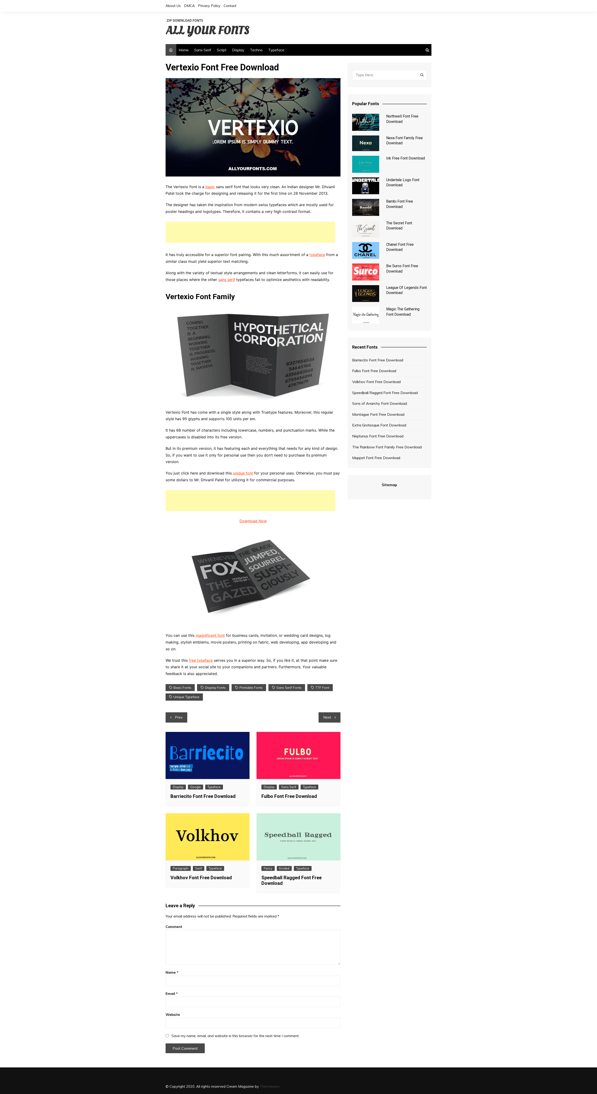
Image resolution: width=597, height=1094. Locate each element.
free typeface (201, 660)
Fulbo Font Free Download (289, 796)
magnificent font (210, 635)
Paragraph (180, 868)
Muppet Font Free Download (376, 457)
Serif (198, 868)
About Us (173, 5)
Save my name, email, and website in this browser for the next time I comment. (235, 1036)
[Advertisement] (250, 232)
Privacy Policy (209, 5)
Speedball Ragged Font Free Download (385, 392)
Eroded (284, 868)
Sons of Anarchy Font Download (379, 403)
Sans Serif (202, 50)
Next (327, 717)
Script (221, 50)
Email (172, 993)
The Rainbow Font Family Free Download (387, 447)
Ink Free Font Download (405, 158)
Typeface (276, 50)
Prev (179, 717)
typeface (317, 254)
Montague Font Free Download (378, 414)
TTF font (322, 687)
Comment (174, 926)
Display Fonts (215, 687)
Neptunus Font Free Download (377, 436)
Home (184, 50)
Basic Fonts (182, 687)
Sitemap (389, 484)
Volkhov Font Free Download (201, 877)
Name (172, 972)
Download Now (253, 521)
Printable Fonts (251, 687)
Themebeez (270, 1086)
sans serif (226, 279)
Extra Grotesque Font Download (379, 425)
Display (238, 50)
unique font (243, 473)
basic (210, 186)
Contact (230, 5)
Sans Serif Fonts (289, 687)
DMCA (189, 5)
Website (173, 1014)
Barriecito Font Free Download (203, 796)
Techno (256, 50)
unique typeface (186, 697)
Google (195, 787)
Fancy (268, 868)
